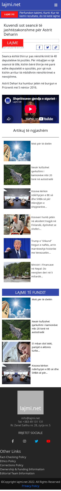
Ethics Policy (8, 461)
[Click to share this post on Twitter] (47, 47)
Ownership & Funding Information (22, 469)
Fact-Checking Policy (13, 457)
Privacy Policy (30, 486)
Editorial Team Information (17, 473)
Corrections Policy (11, 465)
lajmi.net (11, 4)
